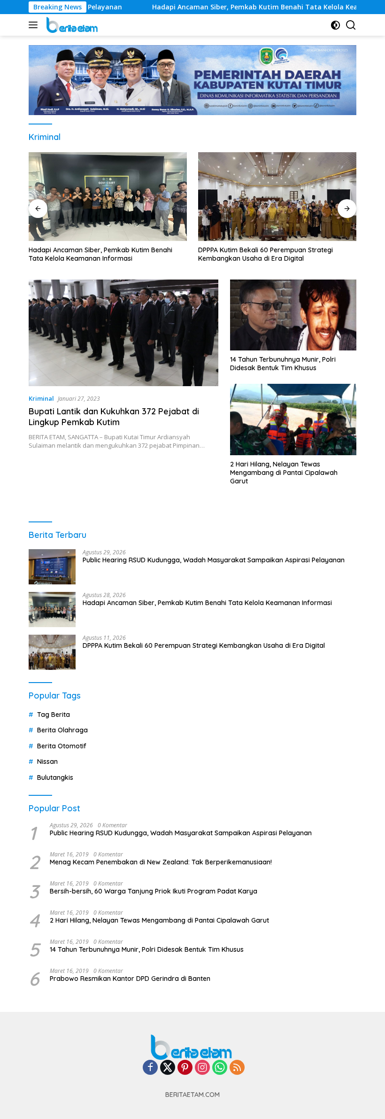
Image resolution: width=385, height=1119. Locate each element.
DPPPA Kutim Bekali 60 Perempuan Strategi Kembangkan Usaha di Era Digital (265, 254)
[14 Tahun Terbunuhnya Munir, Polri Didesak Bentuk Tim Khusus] (293, 315)
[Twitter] (167, 1068)
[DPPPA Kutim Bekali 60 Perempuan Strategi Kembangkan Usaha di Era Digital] (277, 196)
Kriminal (41, 398)
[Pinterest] (184, 1068)
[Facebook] (150, 1068)
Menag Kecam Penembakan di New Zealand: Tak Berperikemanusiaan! (161, 862)
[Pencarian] (351, 25)
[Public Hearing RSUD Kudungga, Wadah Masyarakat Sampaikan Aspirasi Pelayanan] (52, 566)
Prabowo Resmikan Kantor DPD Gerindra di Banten (130, 978)
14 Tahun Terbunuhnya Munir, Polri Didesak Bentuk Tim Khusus (283, 363)
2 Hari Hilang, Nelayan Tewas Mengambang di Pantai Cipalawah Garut (284, 472)
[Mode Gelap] (335, 25)
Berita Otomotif (61, 746)
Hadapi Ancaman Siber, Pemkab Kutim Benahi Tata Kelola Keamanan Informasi (100, 254)
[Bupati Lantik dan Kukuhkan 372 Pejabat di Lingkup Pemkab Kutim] (123, 333)
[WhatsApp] (219, 1068)
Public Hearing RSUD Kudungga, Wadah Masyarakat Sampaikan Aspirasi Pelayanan (214, 560)
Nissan (47, 761)
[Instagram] (202, 1068)
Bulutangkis (55, 777)
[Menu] (35, 25)
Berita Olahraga (62, 730)
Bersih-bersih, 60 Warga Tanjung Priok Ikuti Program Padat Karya (153, 891)
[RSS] (237, 1068)
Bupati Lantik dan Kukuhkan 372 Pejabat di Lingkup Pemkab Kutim (114, 416)
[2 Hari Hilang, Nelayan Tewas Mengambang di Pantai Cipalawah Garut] (293, 419)
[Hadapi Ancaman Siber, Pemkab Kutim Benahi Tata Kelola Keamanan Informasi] (108, 196)
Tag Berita (53, 714)
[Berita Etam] (72, 25)
